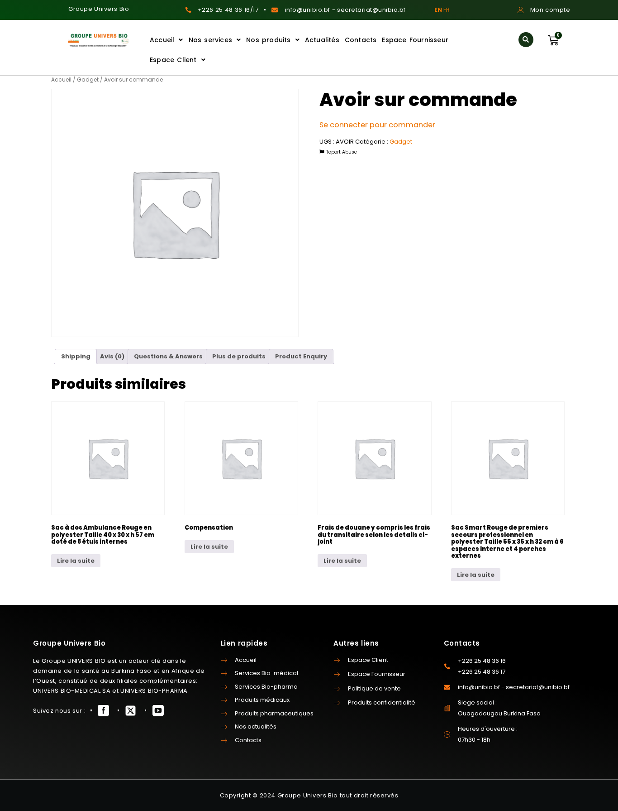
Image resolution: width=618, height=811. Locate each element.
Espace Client (173, 59)
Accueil (162, 39)
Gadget (88, 79)
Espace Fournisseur (415, 39)
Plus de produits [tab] (239, 356)
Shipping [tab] (75, 356)
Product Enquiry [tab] (301, 356)
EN (438, 9)
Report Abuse (340, 152)
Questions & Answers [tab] (168, 356)
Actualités (322, 39)
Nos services (210, 39)
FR (446, 9)
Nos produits (268, 39)
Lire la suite (76, 560)
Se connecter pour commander (377, 125)
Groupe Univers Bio (98, 9)
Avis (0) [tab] (112, 356)
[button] (525, 39)
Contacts (361, 39)
